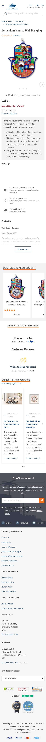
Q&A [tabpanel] (29, 337)
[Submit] (5, 13)
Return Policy (7, 587)
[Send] (41, 500)
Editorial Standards (9, 560)
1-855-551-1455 (11, 662)
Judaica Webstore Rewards (13, 608)
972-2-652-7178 (11, 634)
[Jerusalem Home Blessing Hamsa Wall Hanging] (17, 287)
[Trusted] (9, 689)
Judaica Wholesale (9, 547)
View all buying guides (11, 383)
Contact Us (6, 542)
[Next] (42, 424)
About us (5, 538)
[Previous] (4, 424)
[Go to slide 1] (19, 88)
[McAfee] (23, 689)
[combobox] (23, 13)
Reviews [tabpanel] (18, 338)
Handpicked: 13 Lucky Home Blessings (33, 424)
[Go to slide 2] (23, 88)
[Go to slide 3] (26, 88)
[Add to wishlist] (41, 84)
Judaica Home (7, 21)
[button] (23, 59)
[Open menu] (3, 6)
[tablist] (23, 338)
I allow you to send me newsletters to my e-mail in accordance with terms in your (23, 510)
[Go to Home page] (12, 6)
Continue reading (10, 458)
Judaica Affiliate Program (12, 551)
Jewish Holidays (8, 565)
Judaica (33, 729)
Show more (23, 249)
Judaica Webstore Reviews (12, 556)
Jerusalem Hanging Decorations (16, 24)
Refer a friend (7, 604)
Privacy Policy (7, 577)
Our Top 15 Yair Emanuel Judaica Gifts (11, 424)
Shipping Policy (8, 582)
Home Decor (20, 21)
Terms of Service (9, 591)
